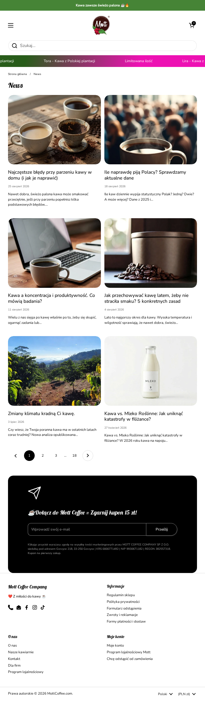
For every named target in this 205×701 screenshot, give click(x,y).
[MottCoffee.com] (101, 25)
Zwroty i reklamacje (122, 614)
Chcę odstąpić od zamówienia (130, 658)
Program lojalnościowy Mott (129, 652)
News (37, 74)
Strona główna (17, 74)
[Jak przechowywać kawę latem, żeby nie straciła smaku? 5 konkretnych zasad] (150, 253)
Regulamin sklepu (121, 595)
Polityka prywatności (123, 601)
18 (76, 455)
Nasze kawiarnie (21, 652)
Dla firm (14, 665)
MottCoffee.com (59, 693)
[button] (191, 25)
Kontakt (14, 658)
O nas (12, 645)
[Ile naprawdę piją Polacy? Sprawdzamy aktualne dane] (150, 130)
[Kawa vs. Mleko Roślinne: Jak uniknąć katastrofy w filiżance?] (150, 371)
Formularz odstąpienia (124, 608)
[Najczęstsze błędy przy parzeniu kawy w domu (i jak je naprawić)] (54, 130)
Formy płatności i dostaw (126, 621)
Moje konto (115, 645)
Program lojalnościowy (26, 672)
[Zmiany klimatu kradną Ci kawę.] (54, 371)
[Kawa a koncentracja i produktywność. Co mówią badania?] (54, 253)
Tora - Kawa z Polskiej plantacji (64, 60)
